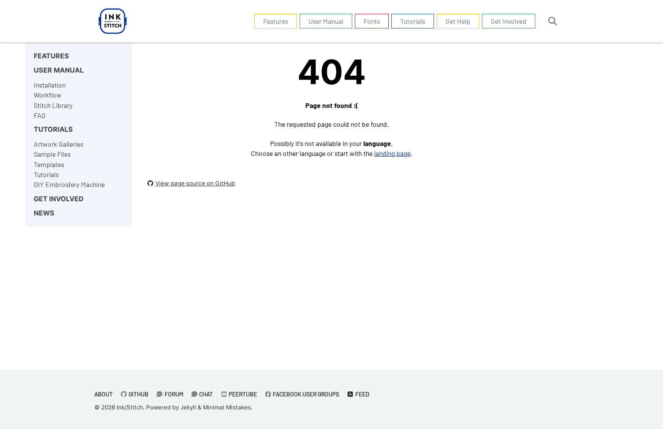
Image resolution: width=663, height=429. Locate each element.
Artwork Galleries (58, 144)
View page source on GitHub (195, 183)
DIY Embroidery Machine (69, 184)
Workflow (47, 95)
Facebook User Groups (305, 394)
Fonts (372, 21)
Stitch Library (53, 105)
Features (275, 21)
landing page (392, 153)
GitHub (137, 394)
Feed (361, 394)
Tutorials (412, 21)
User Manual (325, 21)
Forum (173, 394)
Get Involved (508, 21)
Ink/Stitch (130, 407)
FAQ (39, 115)
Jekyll (188, 407)
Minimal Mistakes (227, 407)
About (103, 394)
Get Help (457, 21)
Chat (205, 394)
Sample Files (52, 154)
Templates (49, 164)
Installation (50, 85)
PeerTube (242, 394)
